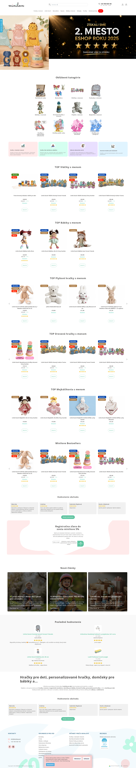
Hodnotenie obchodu (68, 497)
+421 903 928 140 (106, 4)
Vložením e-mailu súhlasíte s (68, 543)
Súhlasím (86, 758)
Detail (24, 209)
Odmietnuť (77, 758)
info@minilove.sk (15, 739)
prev (9, 304)
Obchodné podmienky (45, 753)
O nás (40, 739)
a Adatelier (124, 765)
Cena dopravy (42, 745)
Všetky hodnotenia (68, 517)
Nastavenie (50, 764)
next (127, 304)
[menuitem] (38, 11)
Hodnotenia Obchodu (45, 743)
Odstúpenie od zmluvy (45, 751)
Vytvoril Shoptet (115, 765)
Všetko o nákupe (43, 741)
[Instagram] (13, 746)
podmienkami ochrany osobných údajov (68, 543)
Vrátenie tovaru (43, 749)
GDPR (40, 757)
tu (69, 761)
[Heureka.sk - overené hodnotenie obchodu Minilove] (104, 743)
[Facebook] (9, 746)
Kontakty (41, 737)
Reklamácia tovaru (44, 747)
